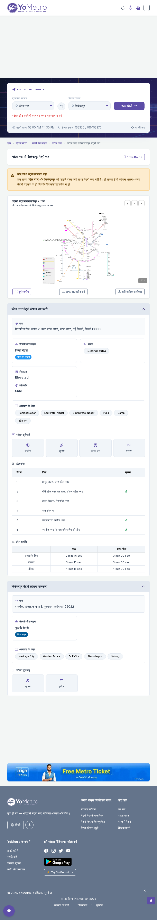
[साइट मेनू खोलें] (147, 8)
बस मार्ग (121, 809)
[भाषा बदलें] (137, 7)
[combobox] (33, 105)
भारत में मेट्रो (124, 821)
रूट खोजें (126, 106)
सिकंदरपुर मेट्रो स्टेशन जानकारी (29, 586)
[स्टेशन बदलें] (61, 106)
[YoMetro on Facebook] (46, 851)
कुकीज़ (99, 905)
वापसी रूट (140, 127)
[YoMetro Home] (27, 8)
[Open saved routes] (151, 900)
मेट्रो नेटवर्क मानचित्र (92, 815)
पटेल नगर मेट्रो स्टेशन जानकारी (29, 309)
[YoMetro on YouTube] (68, 851)
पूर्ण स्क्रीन (24, 291)
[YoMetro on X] (61, 851)
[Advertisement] (78, 49)
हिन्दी (17, 825)
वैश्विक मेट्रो (124, 828)
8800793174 (98, 351)
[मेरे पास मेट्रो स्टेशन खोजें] (130, 8)
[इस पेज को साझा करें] (145, 891)
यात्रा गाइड (124, 815)
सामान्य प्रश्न (14, 863)
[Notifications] (123, 7)
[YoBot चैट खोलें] (9, 911)
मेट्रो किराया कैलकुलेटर (93, 821)
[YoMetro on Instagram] (54, 851)
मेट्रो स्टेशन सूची (89, 828)
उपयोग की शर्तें (61, 905)
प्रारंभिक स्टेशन (19, 98)
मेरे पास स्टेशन (88, 809)
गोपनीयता (82, 905)
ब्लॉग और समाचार (16, 869)
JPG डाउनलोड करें (75, 291)
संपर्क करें (12, 857)
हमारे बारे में (12, 850)
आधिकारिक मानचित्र (132, 291)
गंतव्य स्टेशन (74, 98)
